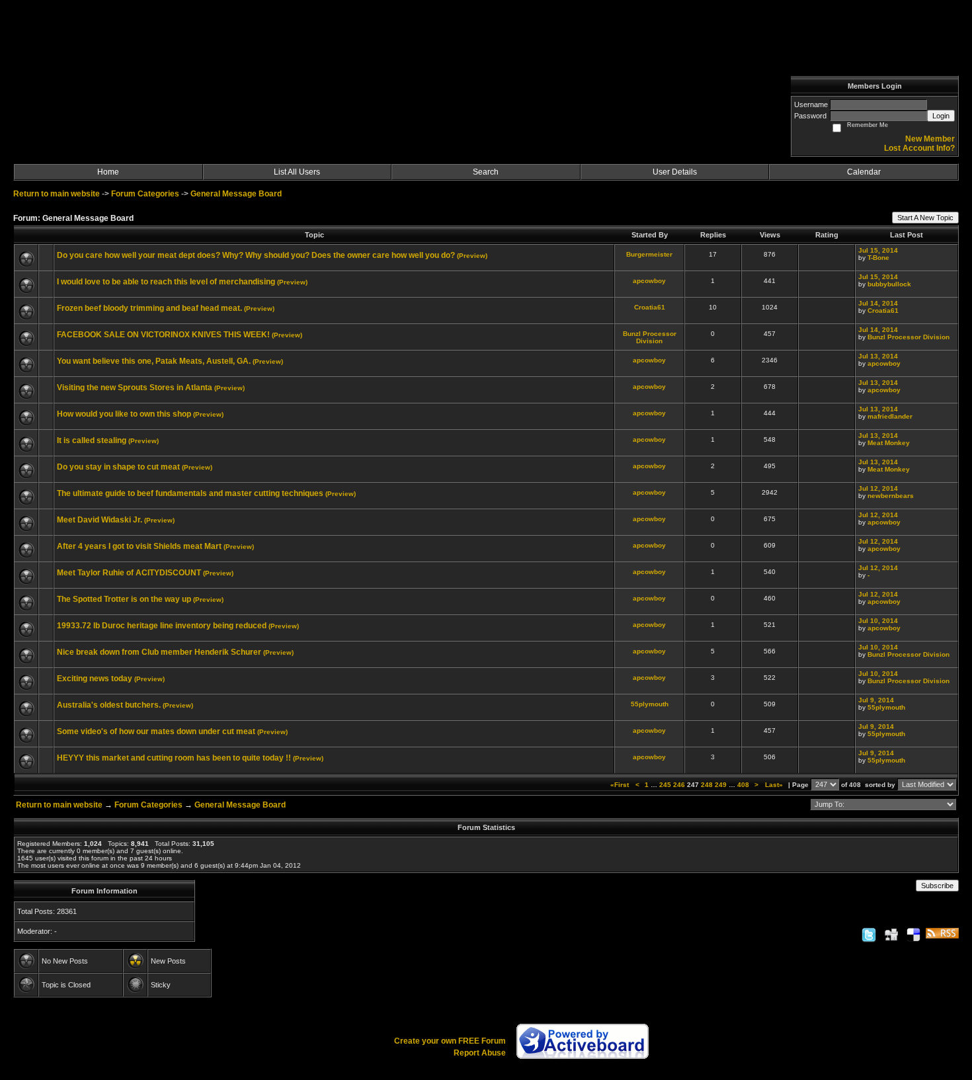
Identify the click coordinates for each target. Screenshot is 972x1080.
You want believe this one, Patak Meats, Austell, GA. (154, 361)
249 (721, 784)
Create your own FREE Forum (450, 1041)
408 (743, 784)
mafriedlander (890, 416)
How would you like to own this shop (124, 414)
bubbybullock (889, 284)
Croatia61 (649, 307)
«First (620, 784)
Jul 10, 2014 (878, 620)
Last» (775, 784)
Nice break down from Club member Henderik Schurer (159, 652)
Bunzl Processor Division (649, 337)
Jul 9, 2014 (876, 700)
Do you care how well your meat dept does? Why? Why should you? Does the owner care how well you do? (256, 255)
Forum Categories (145, 193)
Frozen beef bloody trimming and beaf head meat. (149, 308)
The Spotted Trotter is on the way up (124, 599)
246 (679, 784)
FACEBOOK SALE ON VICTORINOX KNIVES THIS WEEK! (163, 334)
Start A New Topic (925, 218)
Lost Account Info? (919, 148)
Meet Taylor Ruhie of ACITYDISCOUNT (129, 572)
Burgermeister (649, 254)
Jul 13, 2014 (878, 356)
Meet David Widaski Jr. (99, 519)
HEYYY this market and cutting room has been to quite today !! (174, 758)
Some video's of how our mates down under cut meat (156, 731)
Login (941, 116)
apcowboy (649, 280)
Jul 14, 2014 (878, 303)
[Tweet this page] (868, 934)
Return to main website (57, 193)
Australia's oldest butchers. (109, 705)
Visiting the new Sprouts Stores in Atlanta (134, 387)
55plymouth (649, 704)
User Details (675, 172)
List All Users (297, 172)
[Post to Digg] (891, 934)
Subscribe (937, 886)
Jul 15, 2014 (878, 250)
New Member (930, 139)
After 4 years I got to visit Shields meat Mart (139, 546)
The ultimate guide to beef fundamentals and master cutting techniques (190, 493)
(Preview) (472, 255)
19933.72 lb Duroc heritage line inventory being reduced (161, 625)
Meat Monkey (889, 442)
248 (707, 784)
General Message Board (236, 193)
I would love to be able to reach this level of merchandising (166, 281)
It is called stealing (91, 440)
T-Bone (878, 257)
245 (665, 784)
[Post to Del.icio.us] (913, 934)
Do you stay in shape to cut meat (118, 467)
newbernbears (891, 495)
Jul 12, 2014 (878, 488)
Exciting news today (94, 678)
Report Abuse (480, 1053)
